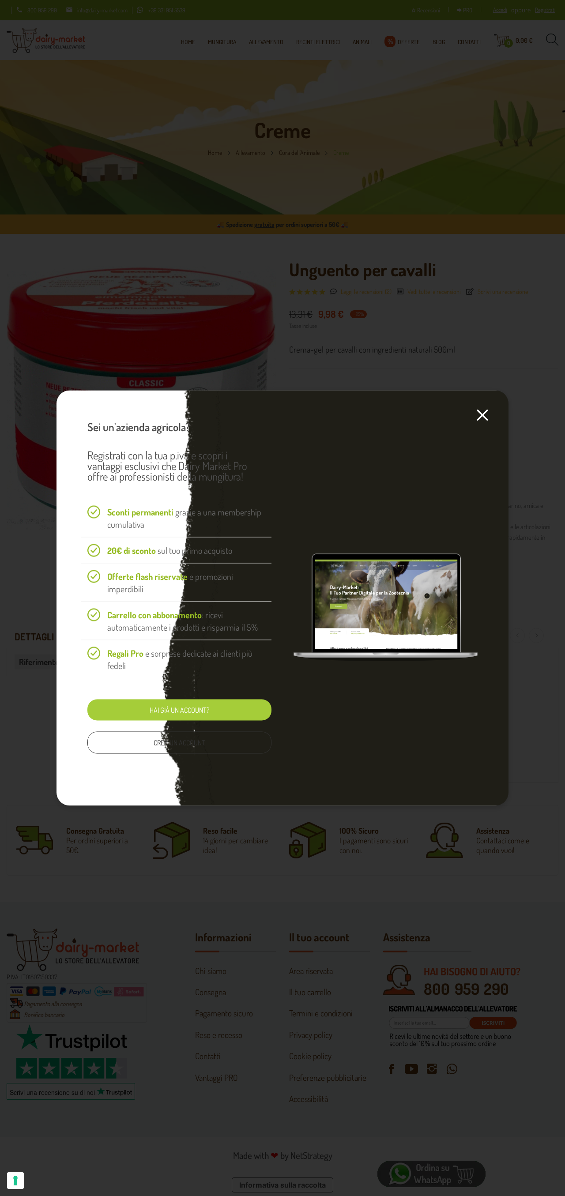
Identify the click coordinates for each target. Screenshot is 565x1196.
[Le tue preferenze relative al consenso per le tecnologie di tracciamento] (15, 1180)
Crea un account (179, 742)
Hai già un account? (179, 710)
